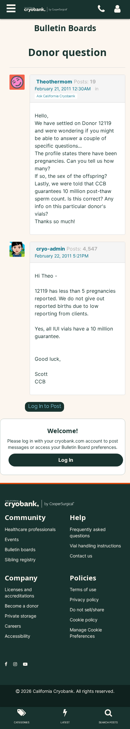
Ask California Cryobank (56, 96)
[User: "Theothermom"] (18, 82)
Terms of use (83, 589)
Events (12, 539)
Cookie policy (84, 619)
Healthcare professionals (30, 529)
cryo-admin (50, 249)
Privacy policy (84, 599)
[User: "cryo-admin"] (18, 249)
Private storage (20, 616)
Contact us (81, 555)
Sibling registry (20, 559)
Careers (13, 626)
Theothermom (54, 81)
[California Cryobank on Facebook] (6, 664)
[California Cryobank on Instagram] (15, 664)
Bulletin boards (20, 549)
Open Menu (11, 7)
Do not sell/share (87, 609)
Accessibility (17, 636)
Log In (65, 460)
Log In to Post (44, 406)
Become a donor (21, 605)
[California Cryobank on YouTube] (25, 664)
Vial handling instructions (95, 545)
